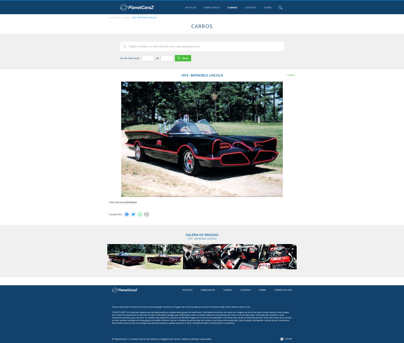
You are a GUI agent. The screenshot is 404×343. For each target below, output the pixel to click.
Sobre (268, 7)
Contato (250, 7)
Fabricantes (212, 7)
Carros (232, 7)
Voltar (291, 75)
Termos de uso (283, 289)
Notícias (190, 7)
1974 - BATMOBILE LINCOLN (144, 17)
